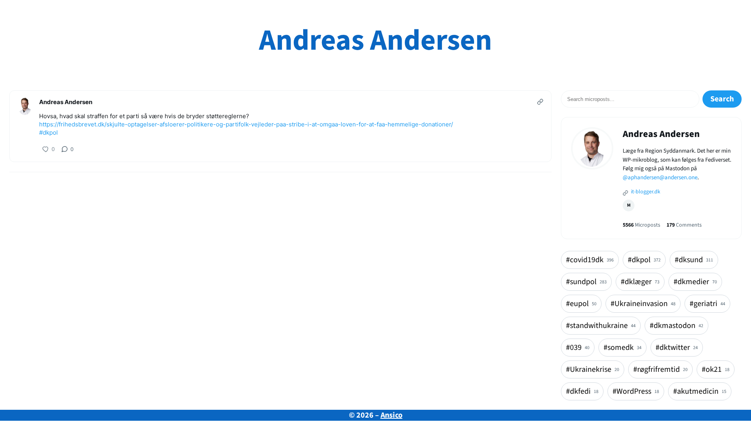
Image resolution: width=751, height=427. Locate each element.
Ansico (391, 415)
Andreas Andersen (375, 40)
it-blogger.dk (645, 192)
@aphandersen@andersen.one (660, 177)
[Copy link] (540, 101)
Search (722, 99)
